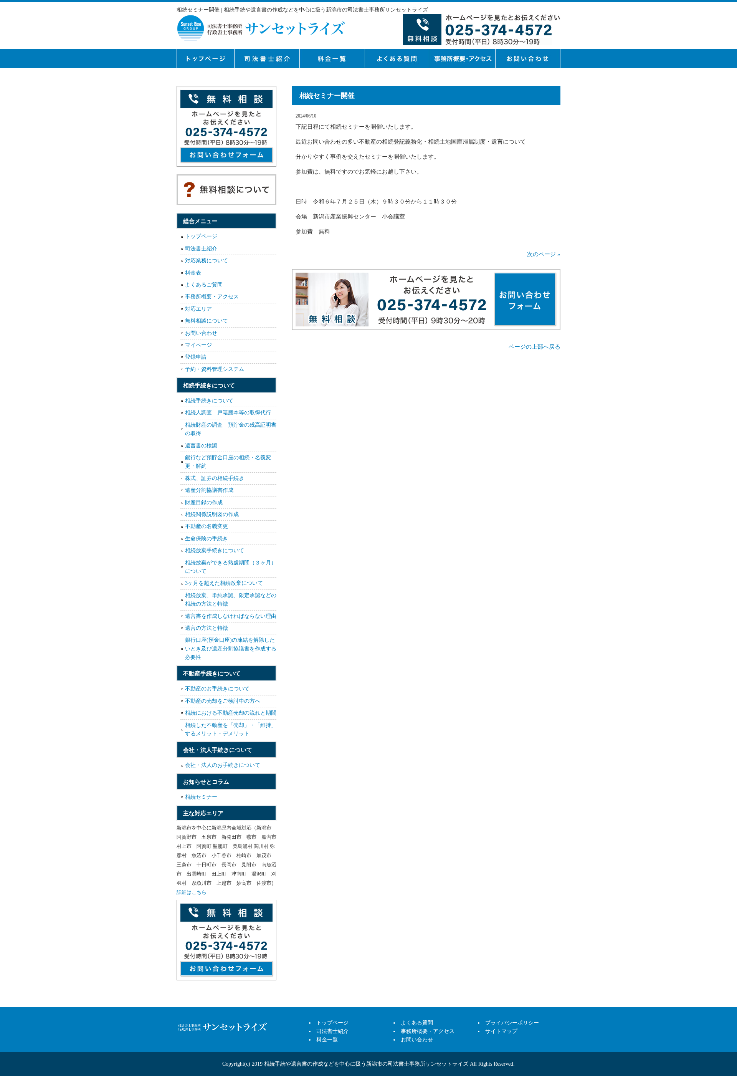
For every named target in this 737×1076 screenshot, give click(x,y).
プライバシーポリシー (512, 1023)
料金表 (193, 273)
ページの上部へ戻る (534, 347)
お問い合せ (527, 58)
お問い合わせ (201, 333)
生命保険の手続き (206, 538)
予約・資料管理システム (214, 369)
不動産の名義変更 (206, 526)
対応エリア (198, 309)
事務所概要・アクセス (462, 58)
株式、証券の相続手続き (214, 478)
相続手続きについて (209, 401)
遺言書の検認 (201, 446)
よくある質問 (397, 58)
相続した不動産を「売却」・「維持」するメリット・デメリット (230, 729)
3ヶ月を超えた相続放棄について (224, 583)
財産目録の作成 (204, 502)
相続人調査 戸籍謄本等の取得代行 (228, 413)
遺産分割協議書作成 (209, 490)
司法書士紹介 (266, 58)
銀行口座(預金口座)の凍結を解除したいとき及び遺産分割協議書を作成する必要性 (230, 648)
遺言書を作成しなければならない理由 (230, 616)
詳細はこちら (192, 892)
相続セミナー (201, 797)
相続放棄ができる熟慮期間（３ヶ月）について (230, 567)
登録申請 (196, 357)
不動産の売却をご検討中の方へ (222, 701)
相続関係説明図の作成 (212, 514)
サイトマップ (501, 1031)
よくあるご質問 (204, 285)
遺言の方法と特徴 (206, 628)
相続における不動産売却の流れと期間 (230, 713)
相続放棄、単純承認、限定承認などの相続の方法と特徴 (230, 600)
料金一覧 (332, 58)
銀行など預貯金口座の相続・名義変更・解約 (228, 462)
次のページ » (543, 254)
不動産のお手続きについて (217, 689)
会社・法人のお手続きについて (222, 765)
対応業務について (206, 260)
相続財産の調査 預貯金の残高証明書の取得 (230, 429)
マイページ (198, 345)
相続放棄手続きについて (214, 550)
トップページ (205, 58)
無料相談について (206, 321)
